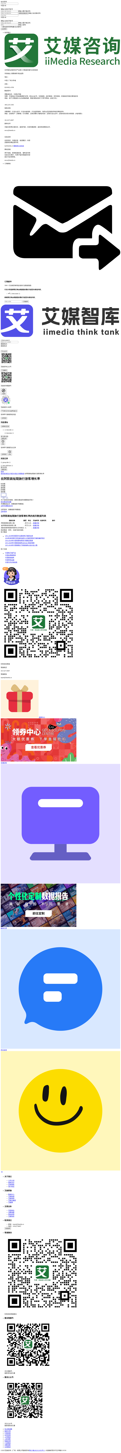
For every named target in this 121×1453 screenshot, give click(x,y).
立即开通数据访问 (7, 506)
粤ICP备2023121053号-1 (37, 1450)
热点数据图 (8, 1429)
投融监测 (8, 1441)
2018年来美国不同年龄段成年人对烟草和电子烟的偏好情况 (25, 538)
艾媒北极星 (12, 1200)
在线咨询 (7, 1228)
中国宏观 (8, 1433)
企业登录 (4, 29)
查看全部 (4, 438)
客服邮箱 (4, 674)
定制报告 (11, 1184)
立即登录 (4, 418)
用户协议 (11, 1186)
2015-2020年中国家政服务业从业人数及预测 (19, 543)
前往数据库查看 (6, 502)
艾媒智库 (11, 1216)
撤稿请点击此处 (18, 146)
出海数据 (8, 1447)
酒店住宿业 (14, 473)
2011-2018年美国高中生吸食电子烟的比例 (19, 536)
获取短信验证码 (23, 13)
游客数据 (21, 473)
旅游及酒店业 (5, 473)
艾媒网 (10, 1202)
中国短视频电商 (10, 555)
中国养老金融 (9, 560)
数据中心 (11, 1194)
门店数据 (8, 1443)
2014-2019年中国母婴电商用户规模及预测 (19, 540)
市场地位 (11, 1210)
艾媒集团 (11, 1196)
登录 (2, 471)
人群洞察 (8, 1439)
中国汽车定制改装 (11, 562)
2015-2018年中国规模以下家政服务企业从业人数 (21, 545)
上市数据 (8, 1437)
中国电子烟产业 (10, 553)
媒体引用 (8, 1431)
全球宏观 (8, 1435)
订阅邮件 (25, 301)
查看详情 (36, 523)
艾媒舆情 (11, 1198)
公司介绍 (11, 1180)
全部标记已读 (5, 426)
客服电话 (4, 667)
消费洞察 (11, 1212)
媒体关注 (11, 1182)
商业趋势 (11, 1214)
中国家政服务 (9, 557)
